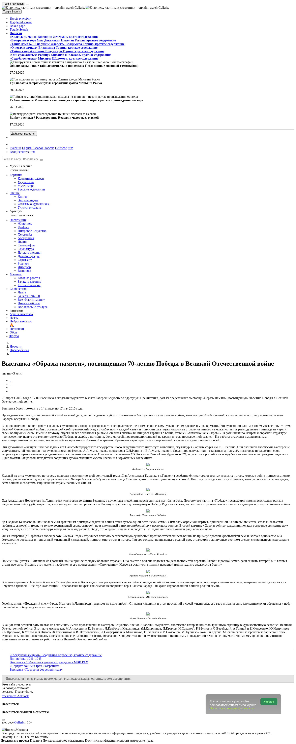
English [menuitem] (27, 148)
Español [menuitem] (37, 148)
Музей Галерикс (21, 167)
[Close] (41, 160)
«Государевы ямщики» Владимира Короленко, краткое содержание (56, 655)
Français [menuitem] (48, 148)
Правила (36, 740)
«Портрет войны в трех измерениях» (35, 666)
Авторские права (141, 740)
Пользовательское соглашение (64, 740)
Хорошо (269, 701)
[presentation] (152, 387)
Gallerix (19, 722)
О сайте (29, 737)
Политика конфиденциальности (107, 740)
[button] (20, 18)
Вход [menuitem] (13, 151)
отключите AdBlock (15, 696)
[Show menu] (27, 4)
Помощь (8, 737)
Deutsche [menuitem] (61, 148)
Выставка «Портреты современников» (36, 669)
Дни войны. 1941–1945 (25, 658)
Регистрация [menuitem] (26, 151)
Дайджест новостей (23, 133)
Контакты (42, 737)
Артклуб (21, 212)
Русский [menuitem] (15, 148)
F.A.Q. (19, 737)
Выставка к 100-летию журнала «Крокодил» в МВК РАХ (49, 662)
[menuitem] (70, 148)
